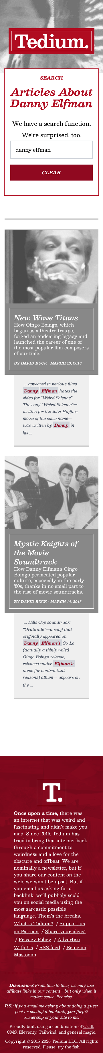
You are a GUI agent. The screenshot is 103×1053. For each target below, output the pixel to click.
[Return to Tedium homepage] (51, 41)
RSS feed (49, 947)
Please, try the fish (61, 1046)
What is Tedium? (33, 923)
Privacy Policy (35, 939)
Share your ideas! (65, 931)
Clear (51, 172)
